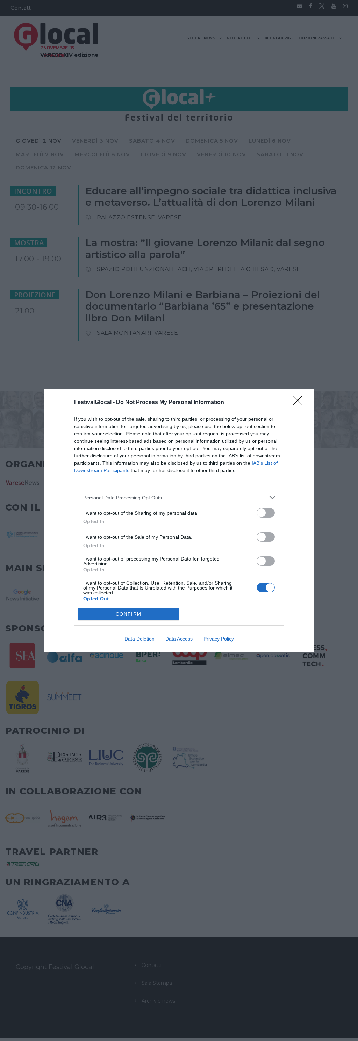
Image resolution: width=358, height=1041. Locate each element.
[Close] (300, 402)
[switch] (266, 513)
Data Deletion (139, 639)
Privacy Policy (218, 639)
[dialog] (179, 520)
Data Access (179, 639)
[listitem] (179, 497)
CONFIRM (129, 614)
